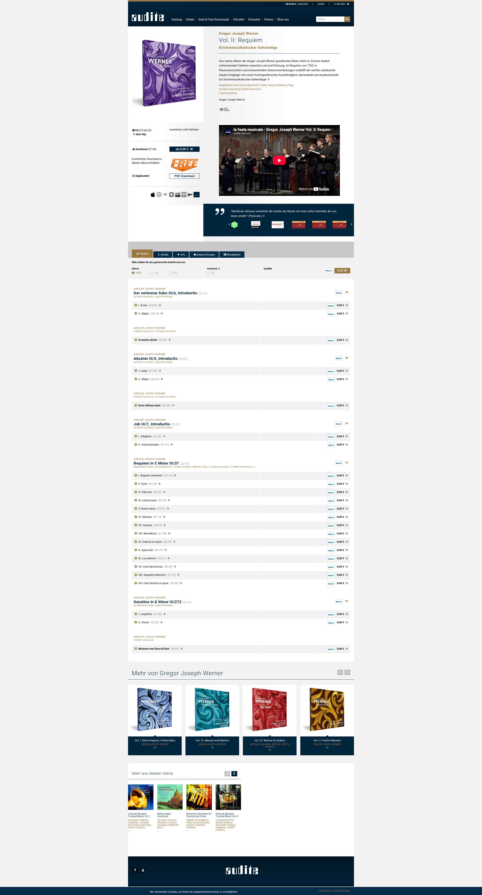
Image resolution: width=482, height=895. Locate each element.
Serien (190, 19)
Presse (268, 19)
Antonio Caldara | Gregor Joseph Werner (270, 745)
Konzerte (254, 19)
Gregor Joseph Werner (155, 744)
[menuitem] (176, 20)
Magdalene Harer (229, 85)
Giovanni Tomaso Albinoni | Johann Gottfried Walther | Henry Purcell (139, 824)
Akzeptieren (326, 890)
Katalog (177, 19)
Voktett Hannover (250, 89)
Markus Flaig (285, 85)
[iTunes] (172, 194)
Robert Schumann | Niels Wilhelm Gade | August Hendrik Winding (198, 824)
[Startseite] (148, 16)
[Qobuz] (184, 194)
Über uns (283, 19)
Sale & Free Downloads (213, 19)
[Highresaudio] (178, 194)
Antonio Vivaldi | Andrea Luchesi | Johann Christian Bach (168, 824)
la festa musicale (229, 89)
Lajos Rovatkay (228, 93)
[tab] (142, 254)
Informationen (341, 890)
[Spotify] (159, 194)
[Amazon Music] (165, 194)
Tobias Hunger (268, 85)
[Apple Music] (153, 194)
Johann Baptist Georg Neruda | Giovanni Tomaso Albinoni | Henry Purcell (226, 825)
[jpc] (190, 194)
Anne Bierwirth (249, 85)
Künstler (238, 19)
